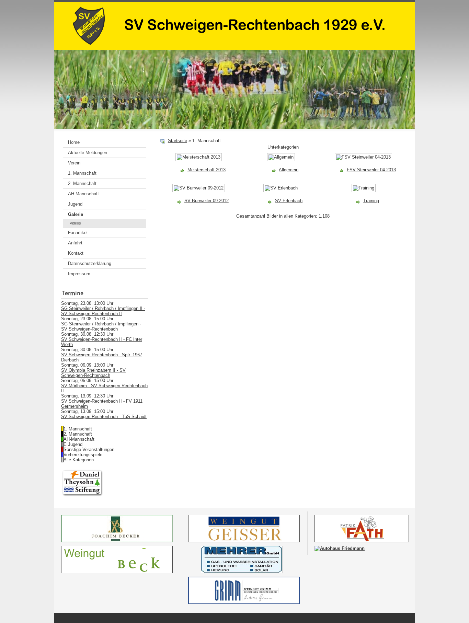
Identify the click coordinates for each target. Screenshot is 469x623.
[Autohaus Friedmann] (339, 548)
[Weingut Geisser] (244, 540)
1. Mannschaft (82, 173)
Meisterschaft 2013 (206, 169)
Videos (75, 223)
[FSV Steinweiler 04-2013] (364, 160)
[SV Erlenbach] (281, 191)
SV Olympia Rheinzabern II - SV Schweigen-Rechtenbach (93, 373)
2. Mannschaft (82, 183)
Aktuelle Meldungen (87, 152)
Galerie (75, 214)
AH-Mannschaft (83, 193)
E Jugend (73, 444)
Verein (74, 162)
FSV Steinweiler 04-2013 (371, 169)
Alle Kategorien (79, 459)
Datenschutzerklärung (89, 263)
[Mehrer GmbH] (244, 571)
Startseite (177, 140)
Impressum (79, 273)
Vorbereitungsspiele (83, 454)
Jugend (75, 204)
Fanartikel (78, 232)
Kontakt (75, 253)
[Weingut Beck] (117, 571)
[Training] (364, 191)
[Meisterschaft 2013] (199, 160)
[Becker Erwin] (117, 540)
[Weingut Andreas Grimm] (244, 602)
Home (74, 142)
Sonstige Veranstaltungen (89, 449)
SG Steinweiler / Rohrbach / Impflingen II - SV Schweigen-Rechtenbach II (103, 311)
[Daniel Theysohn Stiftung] (82, 495)
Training (371, 200)
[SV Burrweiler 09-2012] (199, 191)
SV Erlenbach (288, 200)
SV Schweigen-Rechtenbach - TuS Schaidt (104, 416)
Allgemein (288, 169)
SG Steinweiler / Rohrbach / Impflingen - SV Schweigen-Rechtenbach (101, 326)
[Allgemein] (281, 160)
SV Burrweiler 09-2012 (206, 200)
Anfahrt (75, 242)
